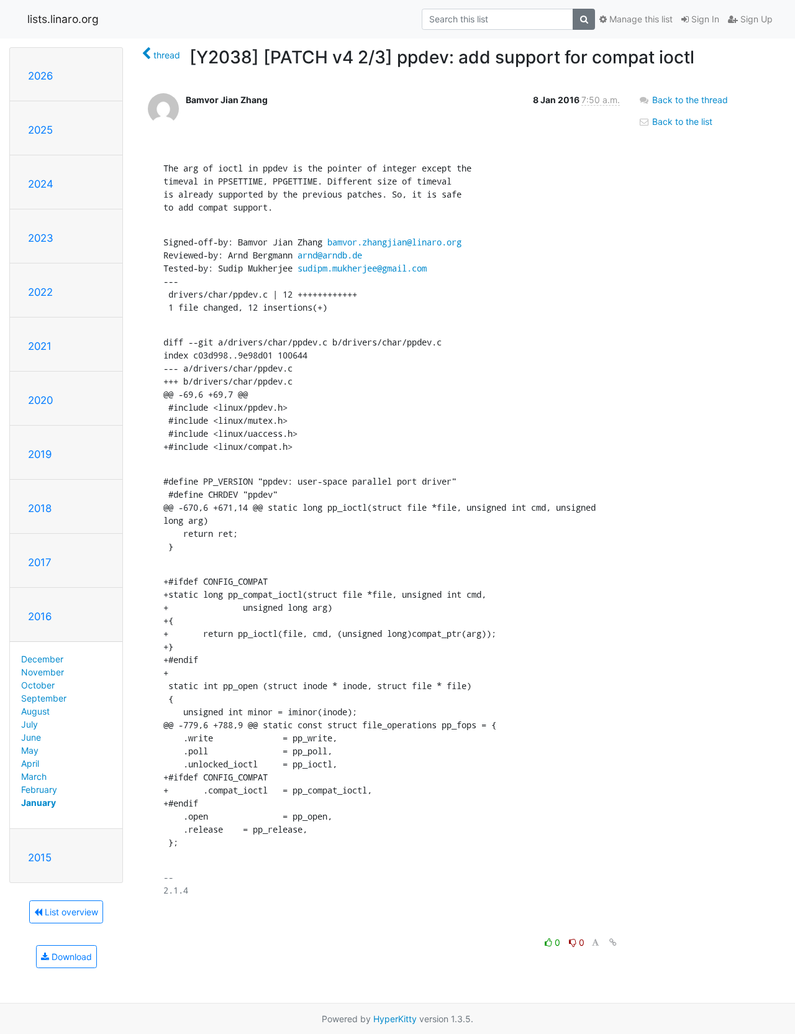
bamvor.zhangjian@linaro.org (394, 242)
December (42, 659)
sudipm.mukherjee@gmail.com (362, 268)
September (43, 698)
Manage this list (640, 19)
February (39, 789)
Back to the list (681, 121)
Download (70, 956)
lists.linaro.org (63, 18)
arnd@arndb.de (330, 255)
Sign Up (755, 19)
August (35, 711)
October (38, 685)
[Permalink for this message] (613, 942)
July (29, 724)
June (31, 737)
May (30, 750)
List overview (70, 912)
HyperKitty (395, 1018)
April (30, 763)
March (34, 776)
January (38, 802)
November (42, 672)
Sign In (704, 19)
